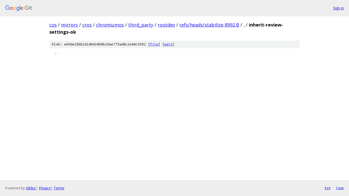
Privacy (45, 188)
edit (168, 44)
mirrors (69, 25)
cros (87, 25)
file (154, 44)
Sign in (338, 8)
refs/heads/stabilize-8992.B (209, 25)
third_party (140, 25)
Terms (59, 188)
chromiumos (110, 25)
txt (327, 188)
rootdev (166, 25)
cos (53, 25)
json (340, 188)
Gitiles (31, 188)
